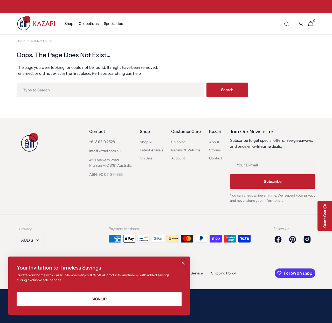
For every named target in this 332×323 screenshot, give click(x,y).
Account (178, 158)
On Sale (146, 158)
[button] (287, 24)
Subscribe (272, 181)
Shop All (146, 142)
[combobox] (110, 90)
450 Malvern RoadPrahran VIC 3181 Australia (110, 163)
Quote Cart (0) (324, 216)
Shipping (178, 142)
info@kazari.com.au (105, 151)
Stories (215, 150)
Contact (215, 158)
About (214, 142)
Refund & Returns (185, 150)
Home (21, 41)
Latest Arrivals (151, 150)
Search (227, 89)
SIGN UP (99, 299)
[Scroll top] (326, 317)
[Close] (183, 263)
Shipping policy (223, 273)
